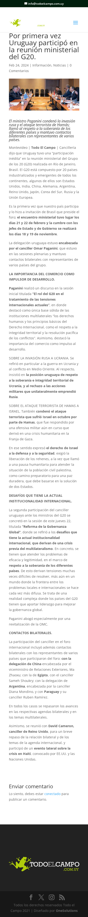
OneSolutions (67, 910)
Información (41, 65)
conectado (52, 794)
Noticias (59, 65)
